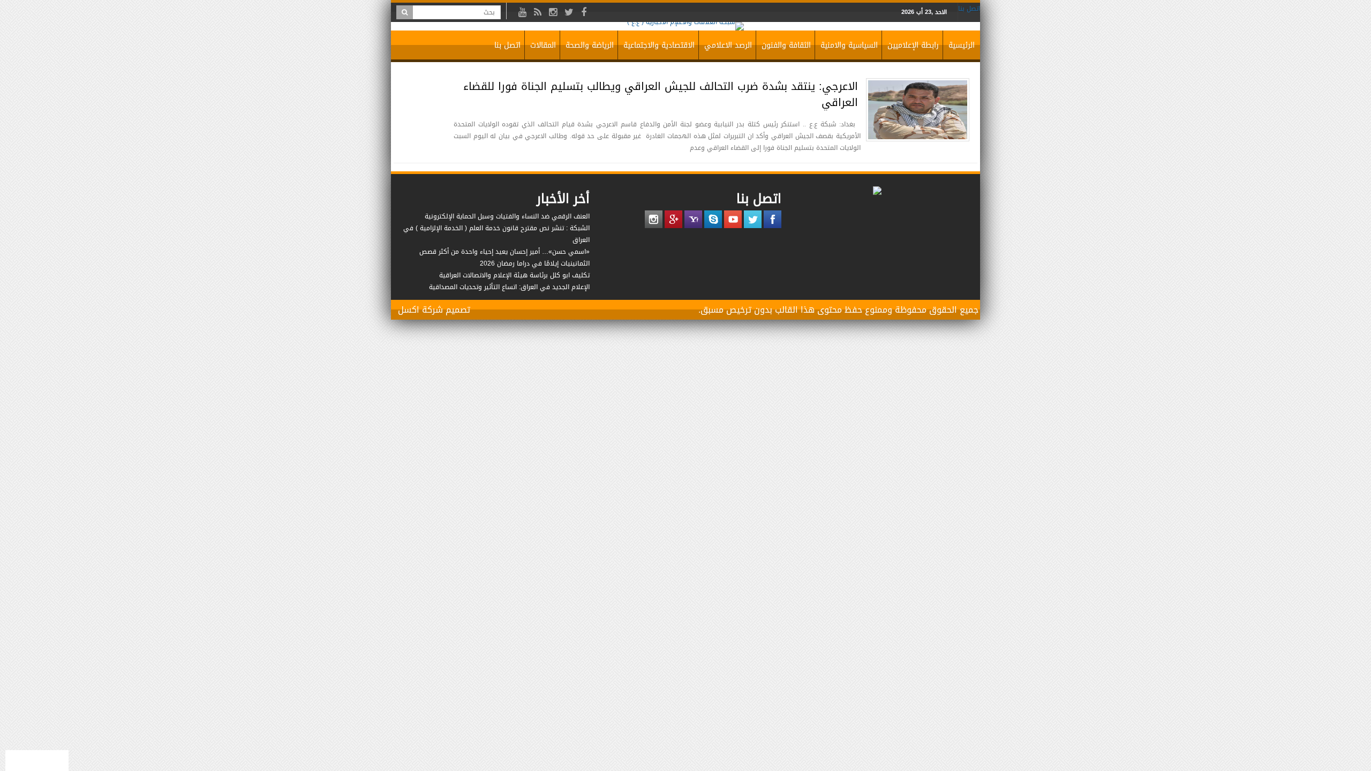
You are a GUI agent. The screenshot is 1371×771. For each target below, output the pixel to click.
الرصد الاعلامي (728, 45)
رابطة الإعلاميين (913, 45)
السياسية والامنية (849, 45)
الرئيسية (961, 45)
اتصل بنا (969, 8)
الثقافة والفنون (786, 45)
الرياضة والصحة (590, 45)
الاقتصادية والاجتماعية (659, 45)
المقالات (543, 45)
